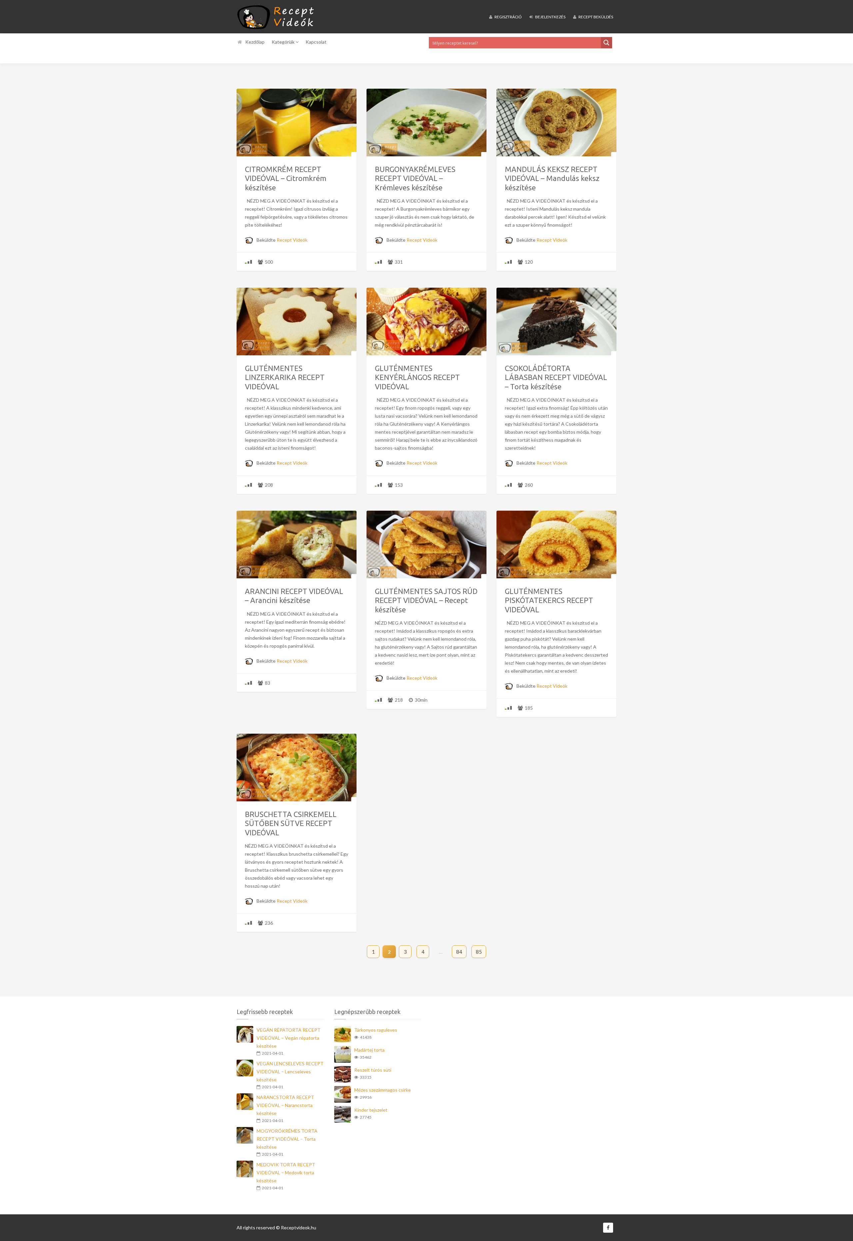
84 (459, 952)
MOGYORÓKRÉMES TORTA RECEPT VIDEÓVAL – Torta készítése (287, 1139)
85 (479, 952)
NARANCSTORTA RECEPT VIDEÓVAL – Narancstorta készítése (285, 1105)
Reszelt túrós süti (372, 1070)
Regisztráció (508, 16)
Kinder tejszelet (371, 1110)
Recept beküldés (595, 16)
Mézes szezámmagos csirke (382, 1090)
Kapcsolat (316, 42)
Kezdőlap (255, 42)
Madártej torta (369, 1050)
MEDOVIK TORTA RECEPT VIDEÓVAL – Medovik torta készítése (286, 1172)
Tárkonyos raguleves (375, 1030)
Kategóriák (284, 42)
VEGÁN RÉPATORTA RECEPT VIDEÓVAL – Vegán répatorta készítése (289, 1038)
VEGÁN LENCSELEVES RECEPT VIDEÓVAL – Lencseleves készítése (290, 1071)
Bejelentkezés (549, 16)
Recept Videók (292, 240)
